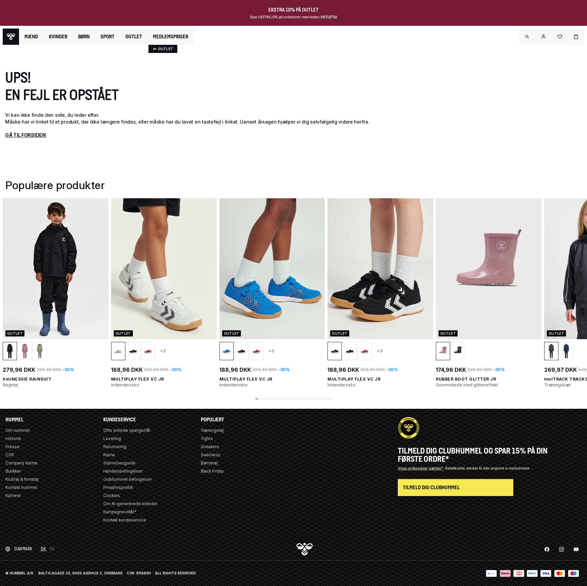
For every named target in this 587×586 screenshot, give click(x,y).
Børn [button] (84, 36)
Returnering (114, 446)
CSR (9, 454)
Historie (13, 438)
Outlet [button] (133, 36)
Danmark (23, 548)
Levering (112, 438)
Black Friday (212, 471)
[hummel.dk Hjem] (11, 37)
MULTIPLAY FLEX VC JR (137, 379)
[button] (527, 37)
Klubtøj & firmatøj (22, 479)
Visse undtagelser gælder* (421, 468)
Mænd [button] (31, 36)
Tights (207, 438)
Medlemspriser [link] (170, 36)
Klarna (109, 454)
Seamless (210, 454)
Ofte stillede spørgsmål (126, 430)
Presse (12, 446)
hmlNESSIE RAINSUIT (27, 379)
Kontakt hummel (21, 487)
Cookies (111, 495)
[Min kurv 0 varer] (576, 37)
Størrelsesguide (119, 462)
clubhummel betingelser (127, 479)
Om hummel (17, 430)
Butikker (13, 471)
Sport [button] (107, 36)
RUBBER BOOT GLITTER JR (466, 379)
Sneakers (210, 446)
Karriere (13, 495)
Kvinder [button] (58, 36)
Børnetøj (209, 462)
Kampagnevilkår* (120, 511)
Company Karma (21, 462)
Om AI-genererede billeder (130, 503)
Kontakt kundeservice (124, 520)
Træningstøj (212, 430)
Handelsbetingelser (123, 471)
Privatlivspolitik (118, 487)
